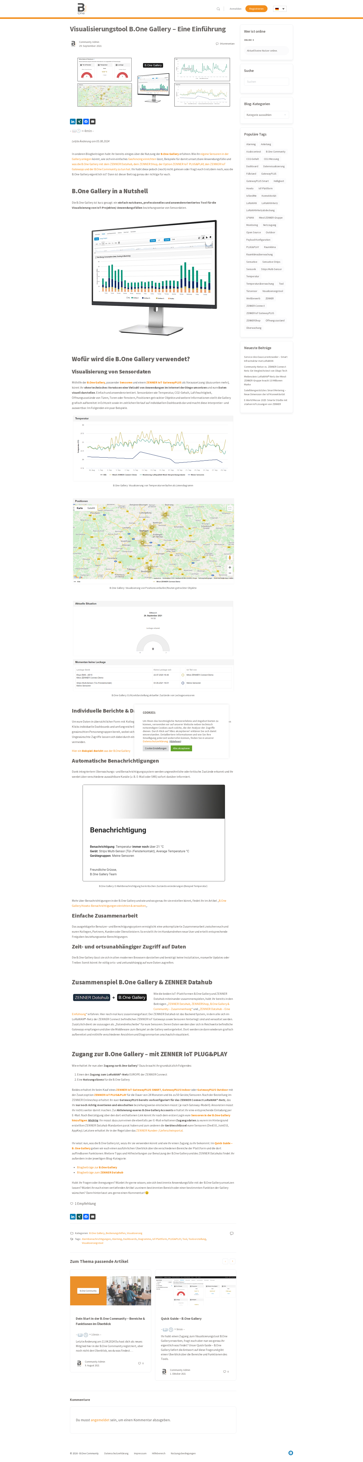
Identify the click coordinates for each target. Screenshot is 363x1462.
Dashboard (252, 166)
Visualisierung (134, 1233)
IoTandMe (251, 195)
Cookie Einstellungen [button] (156, 748)
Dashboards (130, 1239)
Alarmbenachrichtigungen (96, 1239)
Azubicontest (253, 151)
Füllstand (251, 173)
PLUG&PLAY (174, 1239)
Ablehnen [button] (175, 741)
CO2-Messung (271, 159)
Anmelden (235, 8)
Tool (184, 1239)
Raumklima (270, 247)
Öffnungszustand (275, 320)
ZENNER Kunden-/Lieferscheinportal (159, 1130)
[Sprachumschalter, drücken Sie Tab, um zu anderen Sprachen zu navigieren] (280, 9)
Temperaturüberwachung (260, 283)
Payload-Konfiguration (258, 239)
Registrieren (256, 8)
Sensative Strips (271, 261)
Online (249, 40)
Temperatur (252, 276)
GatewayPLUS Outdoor (212, 1090)
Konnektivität (269, 195)
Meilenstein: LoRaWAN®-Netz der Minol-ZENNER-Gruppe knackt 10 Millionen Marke (265, 380)
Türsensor (251, 291)
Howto (250, 188)
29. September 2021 (90, 46)
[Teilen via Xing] (79, 121)
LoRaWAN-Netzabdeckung (260, 210)
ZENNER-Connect (255, 305)
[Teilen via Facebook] (86, 121)
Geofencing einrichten (142, 159)
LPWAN (250, 217)
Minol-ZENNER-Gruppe (271, 217)
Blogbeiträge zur (97, 1167)
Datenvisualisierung (274, 166)
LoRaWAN (251, 203)
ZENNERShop (253, 320)
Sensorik (251, 269)
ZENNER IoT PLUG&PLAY (110, 1095)
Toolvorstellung (197, 1239)
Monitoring (252, 225)
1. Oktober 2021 (178, 1373)
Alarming (117, 1239)
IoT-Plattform (159, 1239)
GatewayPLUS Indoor (176, 1090)
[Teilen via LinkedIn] (73, 121)
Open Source (253, 232)
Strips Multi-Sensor (271, 269)
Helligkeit (279, 181)
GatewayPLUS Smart (257, 181)
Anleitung (266, 144)
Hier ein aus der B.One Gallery (101, 751)
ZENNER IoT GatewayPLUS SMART (138, 1090)
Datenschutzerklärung (155, 741)
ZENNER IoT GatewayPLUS (260, 313)
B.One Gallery (97, 1233)
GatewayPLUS (268, 173)
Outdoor (270, 232)
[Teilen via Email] (92, 121)
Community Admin (89, 42)
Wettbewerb (253, 298)
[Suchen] (218, 9)
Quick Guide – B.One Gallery (181, 1318)
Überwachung (253, 328)
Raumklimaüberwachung (259, 254)
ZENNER (269, 298)
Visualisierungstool (92, 1243)
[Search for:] (266, 81)
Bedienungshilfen (116, 1233)
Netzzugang (269, 225)
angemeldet (100, 1420)
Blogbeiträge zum (100, 1172)
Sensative (251, 261)
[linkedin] (291, 1453)
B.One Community (275, 151)
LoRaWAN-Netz (270, 203)
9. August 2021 (92, 1365)
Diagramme (144, 1239)
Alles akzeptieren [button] (181, 748)
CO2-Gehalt (252, 159)
